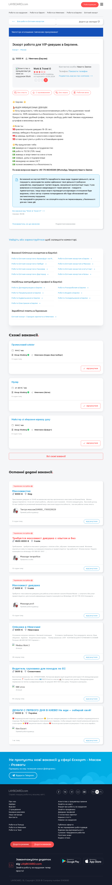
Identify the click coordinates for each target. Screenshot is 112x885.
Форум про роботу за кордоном (72, 807)
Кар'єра (12, 804)
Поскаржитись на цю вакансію (26, 224)
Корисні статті (64, 817)
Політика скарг (65, 835)
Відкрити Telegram (25, 775)
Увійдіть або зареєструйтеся (27, 240)
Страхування (15, 810)
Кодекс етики (64, 838)
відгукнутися (92, 368)
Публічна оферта (65, 825)
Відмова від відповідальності (71, 830)
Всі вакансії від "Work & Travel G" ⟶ (28, 211)
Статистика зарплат (67, 815)
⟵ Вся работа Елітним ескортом (28, 21)
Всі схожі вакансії (56, 456)
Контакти (13, 817)
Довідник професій (66, 812)
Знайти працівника (66, 810)
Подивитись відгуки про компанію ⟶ (76, 76)
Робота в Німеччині (17, 827)
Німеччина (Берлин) (38, 59)
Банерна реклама (17, 812)
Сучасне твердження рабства (71, 833)
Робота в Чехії (15, 830)
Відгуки (12, 807)
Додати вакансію (42, 844)
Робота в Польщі (16, 825)
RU (93, 792)
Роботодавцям (90, 4)
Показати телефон (78, 71)
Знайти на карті (65, 804)
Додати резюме (21, 844)
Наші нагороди (15, 815)
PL (101, 792)
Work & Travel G (42, 69)
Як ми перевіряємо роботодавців (72, 827)
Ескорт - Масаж (19, 50)
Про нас (12, 802)
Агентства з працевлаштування (72, 802)
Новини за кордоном (67, 820)
